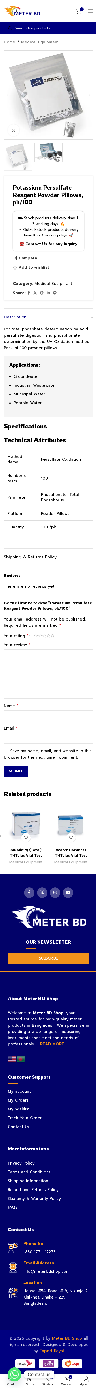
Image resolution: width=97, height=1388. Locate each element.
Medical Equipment (40, 42)
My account (19, 1091)
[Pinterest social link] (42, 293)
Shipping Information (28, 1181)
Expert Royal (52, 1351)
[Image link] (48, 916)
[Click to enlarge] (13, 130)
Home (9, 42)
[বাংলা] (21, 1059)
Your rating (16, 636)
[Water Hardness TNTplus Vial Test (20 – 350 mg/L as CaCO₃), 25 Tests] (71, 825)
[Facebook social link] (29, 293)
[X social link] (35, 293)
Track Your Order (25, 1118)
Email (11, 728)
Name (11, 706)
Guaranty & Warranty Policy (34, 1198)
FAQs (12, 1207)
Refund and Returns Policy (33, 1190)
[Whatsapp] (14, 1374)
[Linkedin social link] (48, 293)
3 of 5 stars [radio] (44, 636)
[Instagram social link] (55, 892)
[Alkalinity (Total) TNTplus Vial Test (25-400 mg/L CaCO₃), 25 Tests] (26, 825)
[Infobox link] (48, 1248)
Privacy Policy (21, 1163)
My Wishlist (19, 1109)
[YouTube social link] (68, 892)
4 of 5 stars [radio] (48, 636)
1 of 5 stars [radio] (36, 636)
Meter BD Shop (67, 1338)
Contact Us (18, 1127)
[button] (9, 95)
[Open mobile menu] (90, 11)
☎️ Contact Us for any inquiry (48, 244)
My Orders (18, 1100)
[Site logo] (22, 11)
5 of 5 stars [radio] (52, 636)
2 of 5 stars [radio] (40, 636)
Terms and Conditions (29, 1172)
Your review (17, 645)
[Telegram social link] (54, 293)
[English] (12, 1059)
